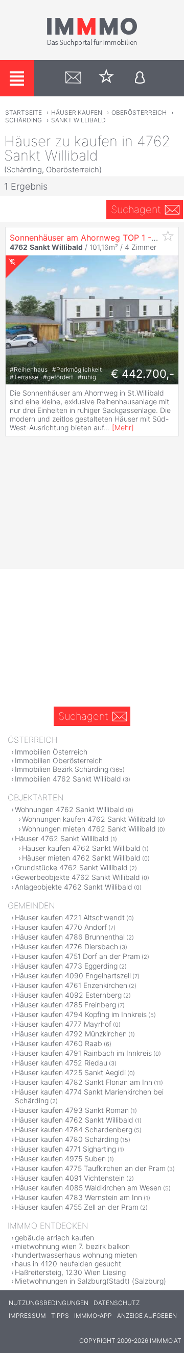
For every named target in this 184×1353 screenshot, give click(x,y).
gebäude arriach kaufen (54, 1237)
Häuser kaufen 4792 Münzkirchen (71, 1033)
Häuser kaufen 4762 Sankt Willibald (81, 848)
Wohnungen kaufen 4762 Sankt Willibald (89, 819)
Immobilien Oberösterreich (59, 760)
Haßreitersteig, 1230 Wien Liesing (70, 1272)
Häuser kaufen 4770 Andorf (61, 927)
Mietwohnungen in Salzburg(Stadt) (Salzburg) (90, 1281)
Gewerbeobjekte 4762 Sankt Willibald (77, 877)
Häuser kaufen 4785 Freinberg (65, 1004)
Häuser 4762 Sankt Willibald (62, 838)
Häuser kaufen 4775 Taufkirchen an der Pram (90, 1168)
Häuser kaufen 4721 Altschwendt (70, 917)
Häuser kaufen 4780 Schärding (67, 1139)
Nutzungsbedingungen (48, 1303)
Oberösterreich (139, 112)
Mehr (122, 427)
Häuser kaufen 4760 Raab (58, 1043)
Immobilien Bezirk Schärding (61, 769)
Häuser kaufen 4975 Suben (60, 1158)
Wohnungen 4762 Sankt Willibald (69, 809)
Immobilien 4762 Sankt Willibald (68, 778)
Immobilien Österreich (51, 751)
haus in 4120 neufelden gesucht (68, 1263)
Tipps (60, 1315)
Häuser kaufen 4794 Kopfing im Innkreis (81, 1014)
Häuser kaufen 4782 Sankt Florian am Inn (83, 1082)
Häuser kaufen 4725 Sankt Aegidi (70, 1072)
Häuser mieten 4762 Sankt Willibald (81, 857)
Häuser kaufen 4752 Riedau (61, 1062)
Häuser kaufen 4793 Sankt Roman (72, 1110)
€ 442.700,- (142, 373)
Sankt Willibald (78, 120)
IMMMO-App (93, 1315)
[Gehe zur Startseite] (92, 44)
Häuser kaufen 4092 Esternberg (68, 995)
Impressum (27, 1315)
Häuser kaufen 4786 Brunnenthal (70, 936)
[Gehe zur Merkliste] (106, 78)
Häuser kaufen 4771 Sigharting (65, 1148)
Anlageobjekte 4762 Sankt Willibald (73, 886)
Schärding (23, 120)
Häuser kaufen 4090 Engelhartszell (73, 975)
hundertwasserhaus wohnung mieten (76, 1255)
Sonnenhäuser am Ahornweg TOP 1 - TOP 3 (94, 237)
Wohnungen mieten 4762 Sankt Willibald (89, 828)
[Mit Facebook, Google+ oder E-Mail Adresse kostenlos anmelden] (139, 78)
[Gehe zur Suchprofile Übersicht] (73, 78)
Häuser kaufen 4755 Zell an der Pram (77, 1207)
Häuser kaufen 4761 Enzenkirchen (71, 985)
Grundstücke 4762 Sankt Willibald (71, 867)
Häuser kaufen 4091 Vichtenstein (70, 1178)
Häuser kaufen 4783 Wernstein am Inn (78, 1197)
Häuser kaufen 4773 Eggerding (66, 965)
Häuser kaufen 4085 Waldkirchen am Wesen (88, 1187)
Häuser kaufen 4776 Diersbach (66, 946)
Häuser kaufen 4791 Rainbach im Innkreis (83, 1053)
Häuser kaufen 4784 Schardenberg (73, 1129)
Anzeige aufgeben (147, 1315)
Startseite (23, 112)
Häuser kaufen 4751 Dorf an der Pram (77, 956)
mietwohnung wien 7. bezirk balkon (72, 1246)
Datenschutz (117, 1303)
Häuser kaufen (76, 112)
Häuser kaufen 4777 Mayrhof (63, 1024)
